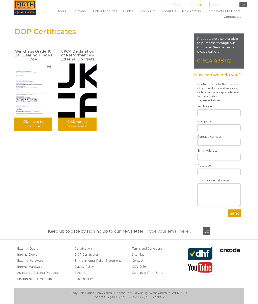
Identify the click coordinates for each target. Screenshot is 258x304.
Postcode (204, 165)
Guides (128, 11)
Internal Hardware (30, 267)
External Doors (27, 248)
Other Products (105, 11)
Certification (83, 248)
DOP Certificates (87, 254)
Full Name (204, 106)
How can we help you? (213, 180)
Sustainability (84, 279)
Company (204, 121)
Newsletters (191, 11)
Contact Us (232, 17)
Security (80, 273)
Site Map (138, 254)
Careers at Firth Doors (223, 11)
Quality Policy (84, 267)
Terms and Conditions (147, 248)
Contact (137, 260)
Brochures (147, 11)
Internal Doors (27, 254)
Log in (178, 4)
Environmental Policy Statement (98, 260)
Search (243, 4)
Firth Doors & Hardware (29, 7)
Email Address (207, 150)
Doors (61, 11)
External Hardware (30, 260)
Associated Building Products (37, 273)
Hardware (79, 11)
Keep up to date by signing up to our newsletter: (97, 231)
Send (234, 213)
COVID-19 (139, 267)
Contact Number (209, 136)
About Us (168, 11)
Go (206, 231)
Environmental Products (34, 279)
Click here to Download (33, 124)
